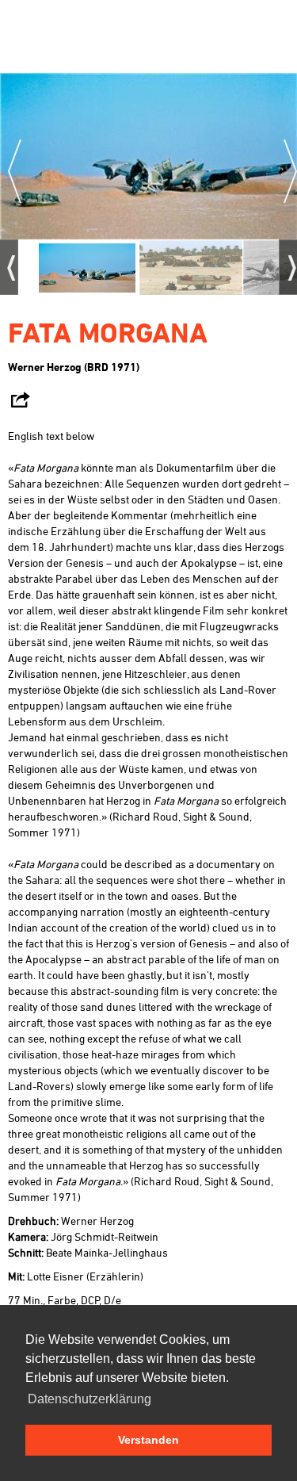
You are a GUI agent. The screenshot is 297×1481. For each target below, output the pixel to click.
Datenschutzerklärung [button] (89, 1399)
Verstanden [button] (148, 1439)
